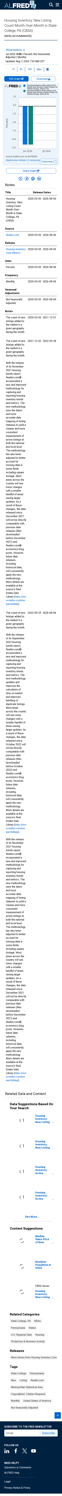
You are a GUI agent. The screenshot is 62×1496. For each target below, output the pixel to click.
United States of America (37, 1400)
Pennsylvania (18, 1327)
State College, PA (21, 1321)
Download (42, 78)
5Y (21, 69)
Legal (7, 1481)
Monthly (15, 1400)
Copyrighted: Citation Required (28, 1394)
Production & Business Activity (28, 1341)
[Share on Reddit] (33, 179)
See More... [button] (32, 1216)
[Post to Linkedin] (39, 179)
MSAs (37, 1321)
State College (18, 1373)
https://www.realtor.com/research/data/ (16, 600)
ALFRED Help (11, 1472)
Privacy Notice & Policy (17, 1487)
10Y (30, 69)
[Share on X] (20, 179)
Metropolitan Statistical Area (27, 1387)
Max (39, 69)
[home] (20, 5)
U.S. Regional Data (21, 1334)
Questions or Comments (17, 1467)
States (32, 1327)
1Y (13, 69)
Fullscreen (47, 161)
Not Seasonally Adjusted (24, 1407)
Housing (39, 1334)
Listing (23, 1380)
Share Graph (30, 170)
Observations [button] (14, 49)
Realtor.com (12, 234)
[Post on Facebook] (27, 179)
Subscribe (48, 1433)
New (13, 1380)
